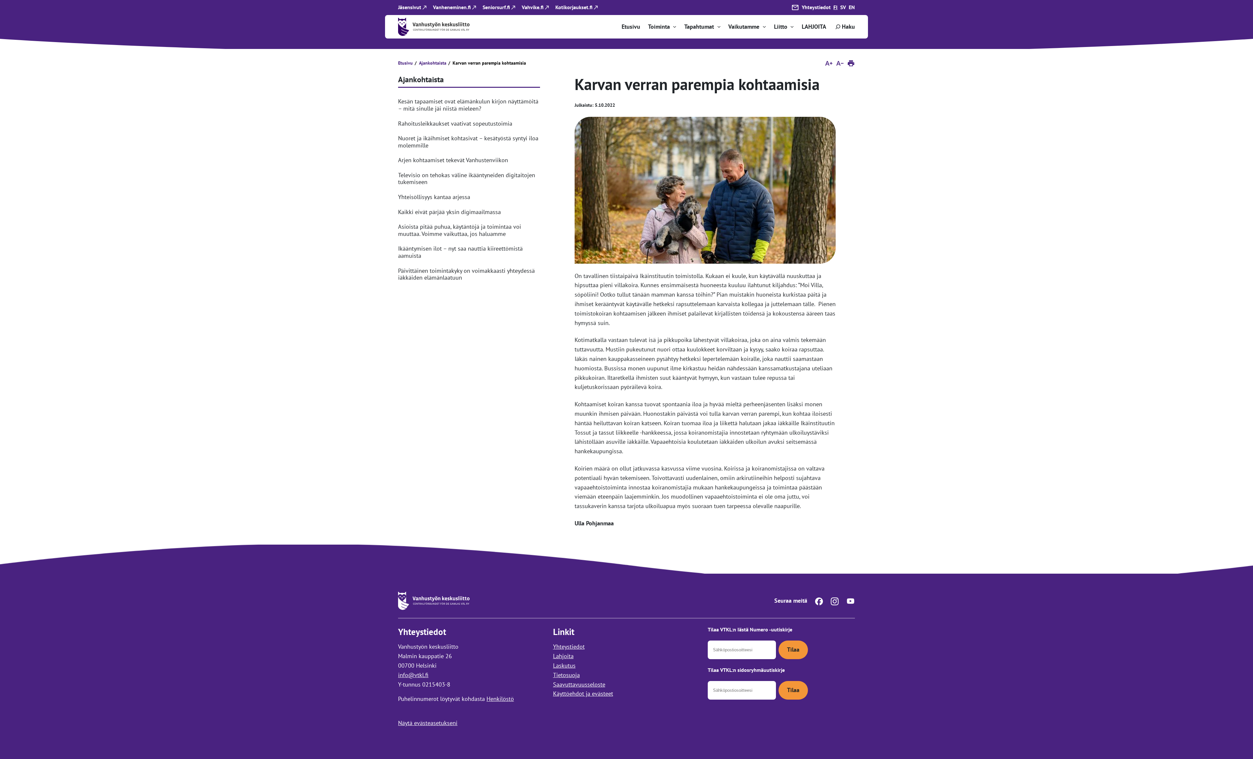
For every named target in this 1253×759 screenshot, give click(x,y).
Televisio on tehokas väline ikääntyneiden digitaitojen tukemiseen (466, 179)
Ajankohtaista (432, 63)
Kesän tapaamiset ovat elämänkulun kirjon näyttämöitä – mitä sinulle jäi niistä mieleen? (468, 105)
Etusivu (405, 63)
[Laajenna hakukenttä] (844, 27)
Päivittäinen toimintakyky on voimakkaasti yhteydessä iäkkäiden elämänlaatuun (466, 274)
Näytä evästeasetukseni (427, 723)
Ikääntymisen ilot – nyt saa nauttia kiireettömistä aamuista (460, 252)
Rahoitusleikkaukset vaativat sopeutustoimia (455, 123)
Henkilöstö (500, 699)
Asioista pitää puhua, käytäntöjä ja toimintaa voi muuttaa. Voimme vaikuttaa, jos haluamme (459, 230)
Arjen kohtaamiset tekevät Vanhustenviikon (453, 160)
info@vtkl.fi (413, 674)
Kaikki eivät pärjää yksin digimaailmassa (449, 212)
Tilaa (793, 649)
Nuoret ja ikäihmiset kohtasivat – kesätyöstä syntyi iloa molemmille (468, 142)
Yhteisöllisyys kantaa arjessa (434, 197)
